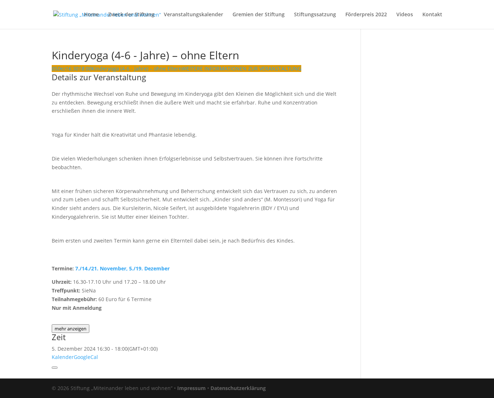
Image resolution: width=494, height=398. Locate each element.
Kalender (63, 357)
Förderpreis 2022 (366, 15)
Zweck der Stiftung (131, 15)
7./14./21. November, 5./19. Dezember (122, 268)
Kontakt (432, 15)
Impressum (191, 388)
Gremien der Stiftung (259, 15)
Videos (404, 15)
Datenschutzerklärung (238, 388)
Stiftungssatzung (315, 15)
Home (91, 15)
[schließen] (55, 368)
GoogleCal (86, 357)
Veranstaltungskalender (193, 15)
